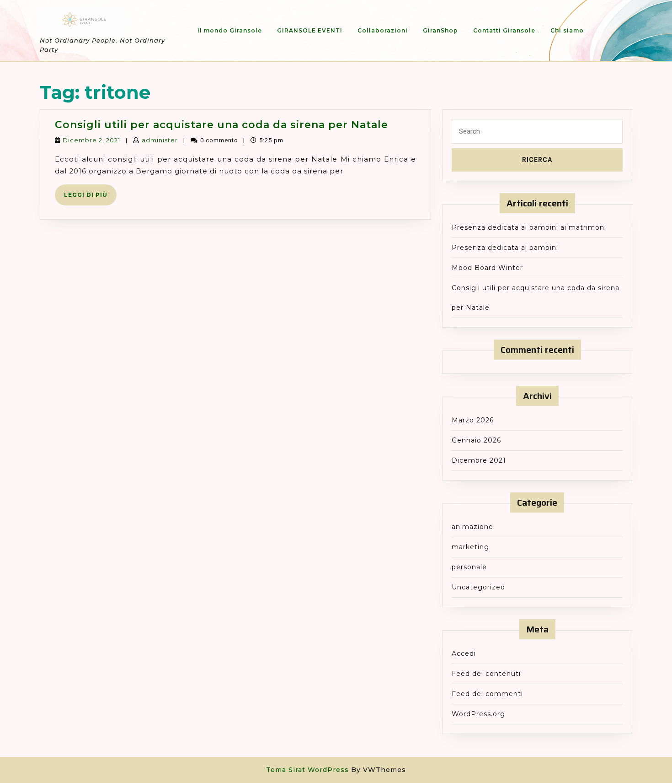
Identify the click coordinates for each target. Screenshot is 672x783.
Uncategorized (478, 587)
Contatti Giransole (504, 30)
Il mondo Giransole (229, 30)
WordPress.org (478, 714)
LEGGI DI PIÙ (90, 198)
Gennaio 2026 (476, 440)
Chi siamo (567, 30)
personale (469, 567)
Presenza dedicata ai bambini (505, 247)
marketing (470, 547)
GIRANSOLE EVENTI (309, 30)
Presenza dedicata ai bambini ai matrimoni (529, 227)
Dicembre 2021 (479, 460)
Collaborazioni (382, 30)
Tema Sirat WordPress (307, 770)
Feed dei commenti (487, 694)
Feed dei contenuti (486, 674)
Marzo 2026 (473, 420)
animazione (472, 527)
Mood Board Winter (487, 268)
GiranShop (440, 30)
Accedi (464, 653)
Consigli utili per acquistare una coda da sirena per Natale (221, 125)
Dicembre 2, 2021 (91, 140)
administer (160, 140)
